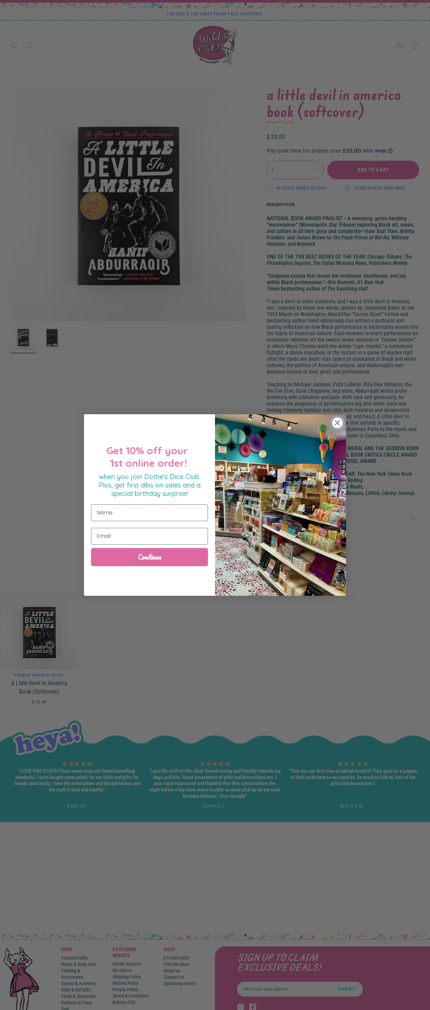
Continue (149, 557)
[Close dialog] (337, 423)
